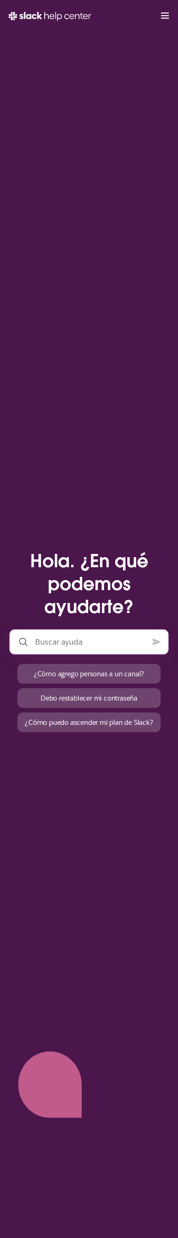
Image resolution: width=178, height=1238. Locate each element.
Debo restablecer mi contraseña (89, 698)
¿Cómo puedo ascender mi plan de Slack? (89, 722)
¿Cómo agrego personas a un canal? (89, 673)
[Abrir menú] (165, 16)
